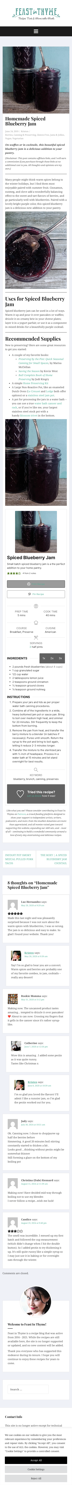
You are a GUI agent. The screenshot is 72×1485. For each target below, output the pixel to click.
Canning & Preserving (25, 134)
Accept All (36, 1460)
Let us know (34, 795)
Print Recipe (38, 584)
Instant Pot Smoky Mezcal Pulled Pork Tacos (19, 859)
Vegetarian (17, 138)
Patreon (22, 814)
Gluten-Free (43, 134)
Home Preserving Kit (35, 383)
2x (52, 658)
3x (60, 658)
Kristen (24, 131)
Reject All (36, 1478)
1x (44, 658)
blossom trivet (28, 415)
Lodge (49, 391)
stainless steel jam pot (41, 395)
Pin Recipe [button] (38, 594)
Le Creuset (34, 391)
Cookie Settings (36, 1469)
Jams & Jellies (57, 134)
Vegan (8, 138)
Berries (9, 134)
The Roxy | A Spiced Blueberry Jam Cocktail (54, 859)
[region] (36, 1456)
